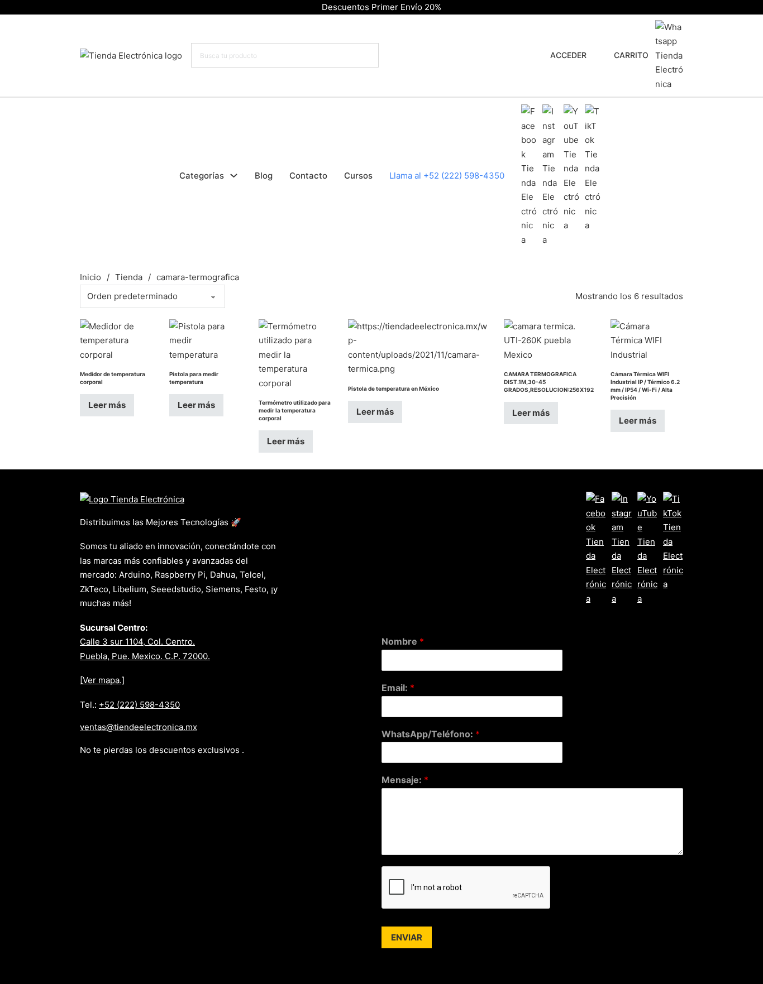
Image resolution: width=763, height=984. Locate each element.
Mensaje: (405, 779)
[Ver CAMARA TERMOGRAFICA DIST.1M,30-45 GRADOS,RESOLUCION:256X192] (549, 339)
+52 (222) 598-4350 (139, 704)
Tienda (128, 277)
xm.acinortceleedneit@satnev (138, 727)
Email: (398, 687)
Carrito (631, 55)
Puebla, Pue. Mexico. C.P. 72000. (145, 656)
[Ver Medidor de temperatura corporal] (116, 339)
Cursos (358, 175)
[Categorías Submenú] (234, 175)
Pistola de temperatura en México (393, 388)
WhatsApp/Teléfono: (431, 734)
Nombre (403, 641)
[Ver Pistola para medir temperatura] (205, 339)
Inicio (90, 277)
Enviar (406, 937)
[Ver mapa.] (102, 680)
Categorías (201, 175)
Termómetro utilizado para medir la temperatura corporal (295, 410)
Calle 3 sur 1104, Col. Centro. (137, 641)
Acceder (568, 55)
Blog (264, 175)
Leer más (107, 405)
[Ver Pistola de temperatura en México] (417, 347)
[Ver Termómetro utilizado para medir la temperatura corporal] (295, 353)
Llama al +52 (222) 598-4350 (446, 175)
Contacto (308, 175)
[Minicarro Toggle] (603, 55)
